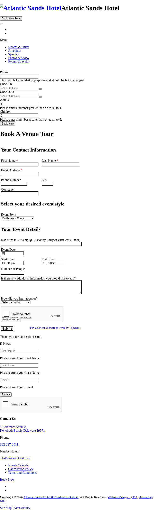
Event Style (8, 214)
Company (7, 189)
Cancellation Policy (20, 469)
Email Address (11, 170)
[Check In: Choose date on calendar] (40, 89)
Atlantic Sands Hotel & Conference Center (51, 497)
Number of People (13, 269)
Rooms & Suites (18, 47)
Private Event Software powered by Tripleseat (55, 327)
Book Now (8, 123)
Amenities (14, 50)
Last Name (50, 160)
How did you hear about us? (19, 298)
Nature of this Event (40, 240)
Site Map (6, 508)
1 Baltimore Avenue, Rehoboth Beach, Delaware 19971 (22, 428)
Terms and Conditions (22, 472)
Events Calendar (18, 61)
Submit (6, 394)
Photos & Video (18, 58)
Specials (13, 54)
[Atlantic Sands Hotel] (30, 8)
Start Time (7, 259)
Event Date (8, 249)
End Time (48, 259)
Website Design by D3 (122, 497)
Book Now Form (11, 18)
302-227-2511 (9, 444)
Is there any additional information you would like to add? (38, 278)
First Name (9, 160)
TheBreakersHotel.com (15, 458)
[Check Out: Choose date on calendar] (40, 97)
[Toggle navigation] (1, 23)
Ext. (44, 180)
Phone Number (11, 180)
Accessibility (22, 508)
